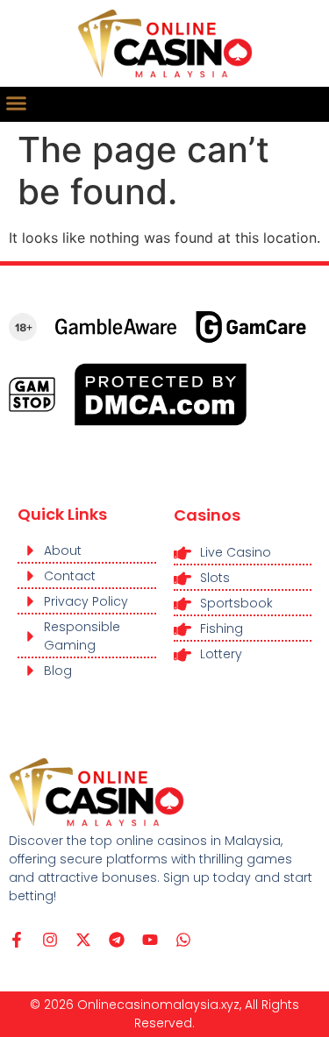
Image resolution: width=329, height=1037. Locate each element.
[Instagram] (50, 940)
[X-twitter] (83, 940)
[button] (16, 103)
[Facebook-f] (17, 940)
